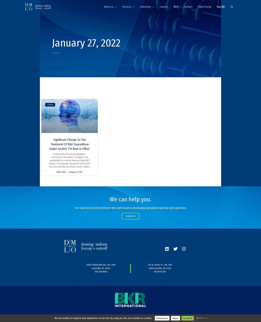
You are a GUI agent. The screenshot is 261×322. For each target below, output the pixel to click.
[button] (232, 7)
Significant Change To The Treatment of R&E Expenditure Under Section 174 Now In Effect (70, 144)
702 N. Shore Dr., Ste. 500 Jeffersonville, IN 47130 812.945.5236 (160, 268)
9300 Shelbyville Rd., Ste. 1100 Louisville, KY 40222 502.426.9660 (101, 268)
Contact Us (130, 216)
